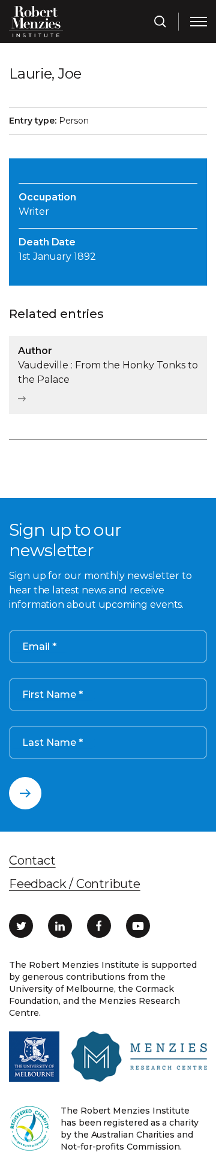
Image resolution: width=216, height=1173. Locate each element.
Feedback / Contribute (74, 884)
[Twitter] (21, 926)
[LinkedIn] (60, 926)
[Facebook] (99, 926)
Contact (32, 860)
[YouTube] (138, 926)
